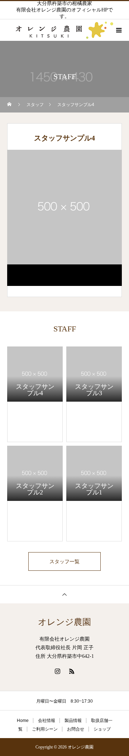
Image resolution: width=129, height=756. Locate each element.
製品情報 (73, 720)
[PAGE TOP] (64, 594)
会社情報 (46, 720)
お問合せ (75, 729)
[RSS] (71, 671)
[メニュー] (118, 30)
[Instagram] (57, 671)
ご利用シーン (45, 729)
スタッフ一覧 (64, 561)
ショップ (102, 729)
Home (23, 720)
